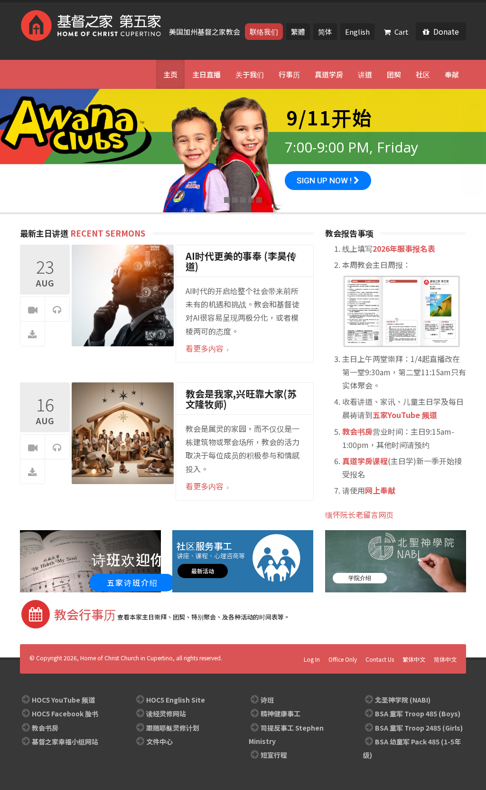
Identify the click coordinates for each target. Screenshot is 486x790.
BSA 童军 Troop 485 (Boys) (417, 713)
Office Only (342, 659)
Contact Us (379, 659)
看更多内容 (205, 348)
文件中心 (159, 741)
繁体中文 (413, 659)
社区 (423, 74)
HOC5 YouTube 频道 (63, 699)
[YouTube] (40, 74)
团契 (394, 74)
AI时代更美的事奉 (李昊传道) (241, 261)
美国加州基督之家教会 (205, 32)
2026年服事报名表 (404, 248)
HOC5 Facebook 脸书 (65, 713)
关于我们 (249, 74)
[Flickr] (54, 74)
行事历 (289, 74)
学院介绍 (359, 578)
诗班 (267, 699)
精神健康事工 (280, 713)
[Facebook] (25, 74)
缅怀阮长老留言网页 (359, 514)
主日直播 (206, 74)
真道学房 (329, 74)
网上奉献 (380, 490)
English (357, 32)
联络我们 (264, 32)
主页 (170, 74)
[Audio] (57, 309)
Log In (312, 659)
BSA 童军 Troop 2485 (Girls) (419, 728)
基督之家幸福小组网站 (65, 741)
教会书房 (45, 728)
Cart (401, 32)
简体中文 (445, 659)
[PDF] (32, 334)
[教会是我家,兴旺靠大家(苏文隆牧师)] (123, 432)
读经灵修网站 (166, 713)
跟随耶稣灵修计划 (172, 728)
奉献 (452, 74)
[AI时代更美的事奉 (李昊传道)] (123, 294)
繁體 (298, 32)
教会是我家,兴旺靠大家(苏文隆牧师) (241, 399)
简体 (325, 32)
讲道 (365, 74)
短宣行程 (274, 755)
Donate (446, 31)
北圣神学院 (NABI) (402, 699)
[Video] (32, 309)
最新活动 (202, 571)
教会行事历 (85, 614)
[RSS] (68, 74)
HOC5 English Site (175, 699)
